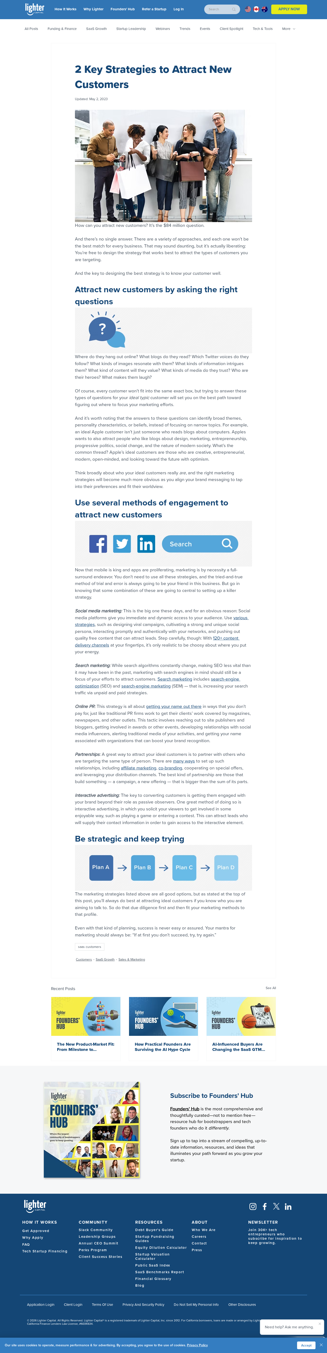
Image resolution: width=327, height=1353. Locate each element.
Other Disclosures (242, 1304)
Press (197, 1250)
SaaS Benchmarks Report (159, 1272)
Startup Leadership (131, 29)
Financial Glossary (153, 1279)
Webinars (163, 29)
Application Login (40, 1304)
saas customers (89, 947)
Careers (199, 1236)
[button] (178, 9)
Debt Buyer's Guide (154, 1230)
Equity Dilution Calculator (161, 1247)
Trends (185, 29)
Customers (84, 959)
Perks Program (93, 1250)
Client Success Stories (100, 1257)
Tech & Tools (263, 29)
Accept (306, 1345)
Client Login (73, 1304)
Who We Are (203, 1230)
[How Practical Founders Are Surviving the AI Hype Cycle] (163, 1016)
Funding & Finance (62, 29)
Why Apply (33, 1237)
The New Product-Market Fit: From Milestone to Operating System (85, 1047)
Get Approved (35, 1231)
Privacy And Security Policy (143, 1304)
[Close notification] (320, 1324)
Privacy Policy (197, 1345)
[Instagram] (253, 1206)
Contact (199, 1243)
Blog (139, 1285)
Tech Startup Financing (45, 1251)
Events (205, 29)
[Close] (321, 1345)
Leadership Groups (97, 1236)
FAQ (26, 1244)
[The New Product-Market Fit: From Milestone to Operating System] (85, 1016)
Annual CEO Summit (98, 1243)
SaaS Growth (96, 29)
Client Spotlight (231, 29)
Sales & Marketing (131, 959)
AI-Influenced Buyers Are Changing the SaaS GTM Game (237, 1047)
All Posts (31, 29)
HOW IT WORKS (39, 1222)
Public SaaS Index (152, 1265)
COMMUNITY (93, 1222)
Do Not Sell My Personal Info (196, 1304)
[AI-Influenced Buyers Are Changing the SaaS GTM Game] (241, 1016)
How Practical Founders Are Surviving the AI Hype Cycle (163, 1047)
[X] (276, 1206)
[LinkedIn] (288, 1206)
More (286, 29)
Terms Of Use (102, 1304)
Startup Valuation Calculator (152, 1256)
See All (271, 988)
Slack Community (96, 1230)
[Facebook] (264, 1206)
